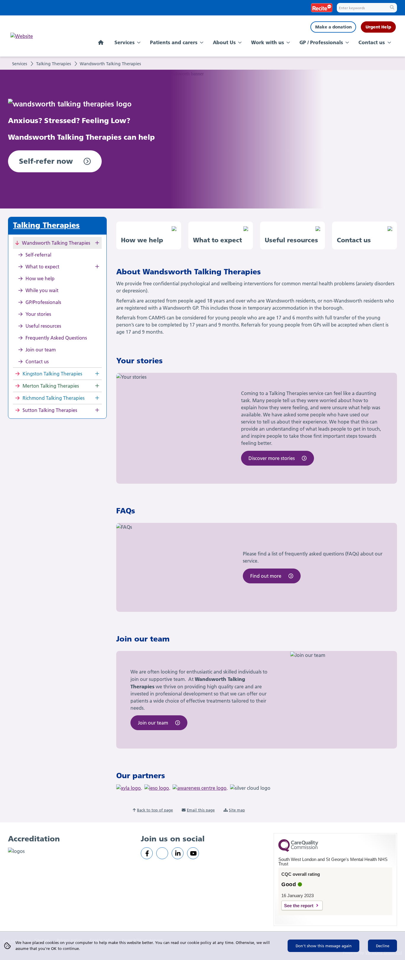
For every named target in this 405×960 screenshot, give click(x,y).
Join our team (153, 723)
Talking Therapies (53, 63)
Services (19, 63)
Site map (237, 810)
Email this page (201, 810)
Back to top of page (155, 810)
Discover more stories (271, 458)
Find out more (265, 576)
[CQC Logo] (298, 850)
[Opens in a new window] (147, 853)
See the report (298, 905)
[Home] (101, 42)
